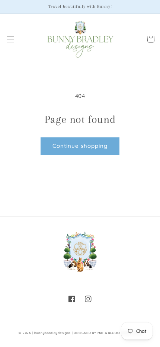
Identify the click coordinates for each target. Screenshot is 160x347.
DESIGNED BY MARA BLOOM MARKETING (107, 333)
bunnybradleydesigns (52, 333)
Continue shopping (80, 145)
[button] (10, 39)
